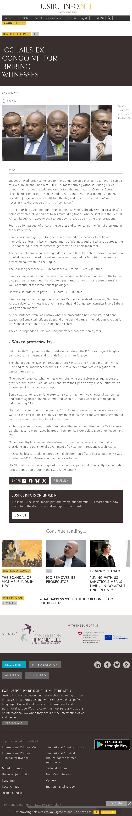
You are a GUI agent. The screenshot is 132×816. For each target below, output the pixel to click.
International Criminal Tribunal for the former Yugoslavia (61, 758)
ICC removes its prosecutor (60, 579)
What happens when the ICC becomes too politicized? (76, 600)
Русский (70, 18)
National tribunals (58, 768)
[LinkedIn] (97, 664)
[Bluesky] (116, 664)
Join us (20, 515)
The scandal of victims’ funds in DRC (18, 581)
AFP (14, 170)
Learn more (116, 803)
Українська (53, 18)
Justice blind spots (14, 793)
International (13, 597)
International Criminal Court (21, 747)
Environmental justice (60, 786)
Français (9, 18)
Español (37, 18)
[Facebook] (107, 664)
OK (96, 812)
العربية (84, 18)
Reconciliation (11, 786)
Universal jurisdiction (16, 774)
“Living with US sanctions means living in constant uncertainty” (107, 583)
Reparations (10, 780)
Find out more (14, 723)
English (23, 18)
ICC (36, 34)
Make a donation (45, 664)
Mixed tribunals (12, 768)
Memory (51, 780)
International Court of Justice (65, 747)
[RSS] (126, 664)
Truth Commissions (58, 774)
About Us (12, 675)
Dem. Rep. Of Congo (16, 34)
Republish (61, 480)
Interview (9, 603)
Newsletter (14, 664)
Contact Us (37, 675)
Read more (108, 812)
